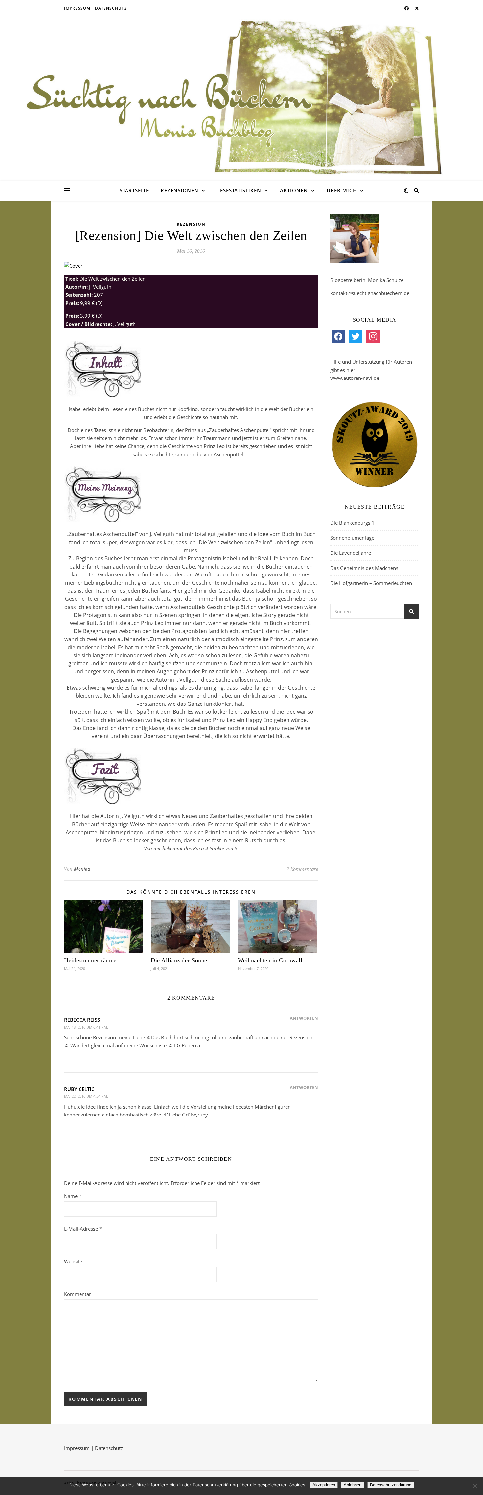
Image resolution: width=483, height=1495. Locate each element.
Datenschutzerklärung (390, 1485)
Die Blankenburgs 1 (352, 522)
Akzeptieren (323, 1485)
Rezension (191, 224)
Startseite (134, 190)
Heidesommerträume (90, 960)
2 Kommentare (302, 869)
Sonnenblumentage (352, 537)
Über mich (342, 190)
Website (73, 1261)
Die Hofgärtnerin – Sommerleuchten (371, 583)
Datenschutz (111, 8)
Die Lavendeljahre (350, 553)
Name (72, 1196)
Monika (82, 869)
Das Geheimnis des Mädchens (364, 568)
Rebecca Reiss (82, 1019)
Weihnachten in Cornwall (270, 960)
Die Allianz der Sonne (179, 960)
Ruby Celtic (79, 1089)
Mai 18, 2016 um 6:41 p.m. (86, 1027)
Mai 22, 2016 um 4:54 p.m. (86, 1096)
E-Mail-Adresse (83, 1228)
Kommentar (77, 1294)
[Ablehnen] (475, 1486)
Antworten (304, 1018)
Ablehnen (352, 1485)
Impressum (77, 8)
